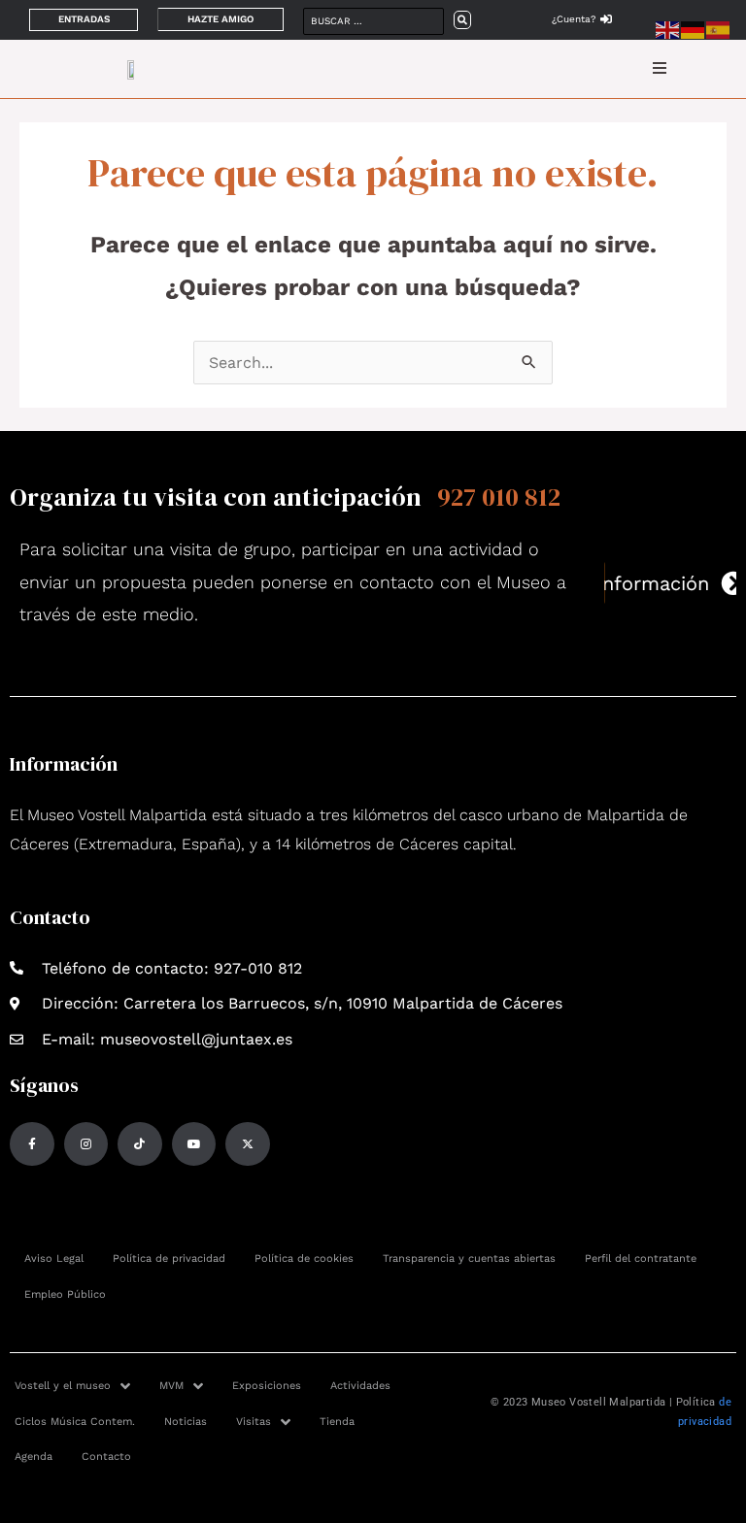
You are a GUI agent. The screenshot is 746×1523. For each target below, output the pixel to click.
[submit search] (462, 20)
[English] (668, 28)
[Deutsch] (693, 28)
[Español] (718, 28)
